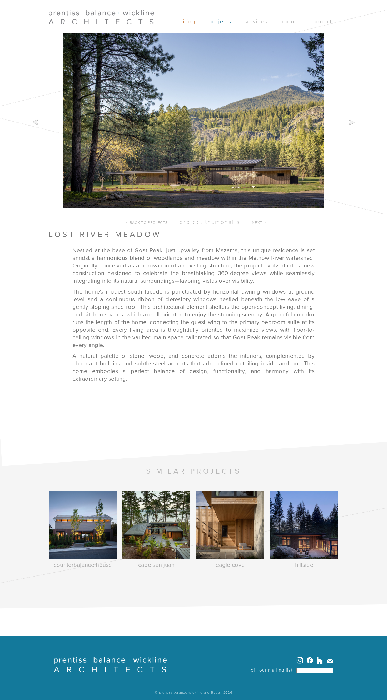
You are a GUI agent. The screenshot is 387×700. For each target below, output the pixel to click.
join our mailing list (271, 670)
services (255, 21)
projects (220, 21)
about (288, 21)
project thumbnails (210, 222)
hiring (188, 21)
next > (259, 223)
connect (320, 21)
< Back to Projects (147, 223)
